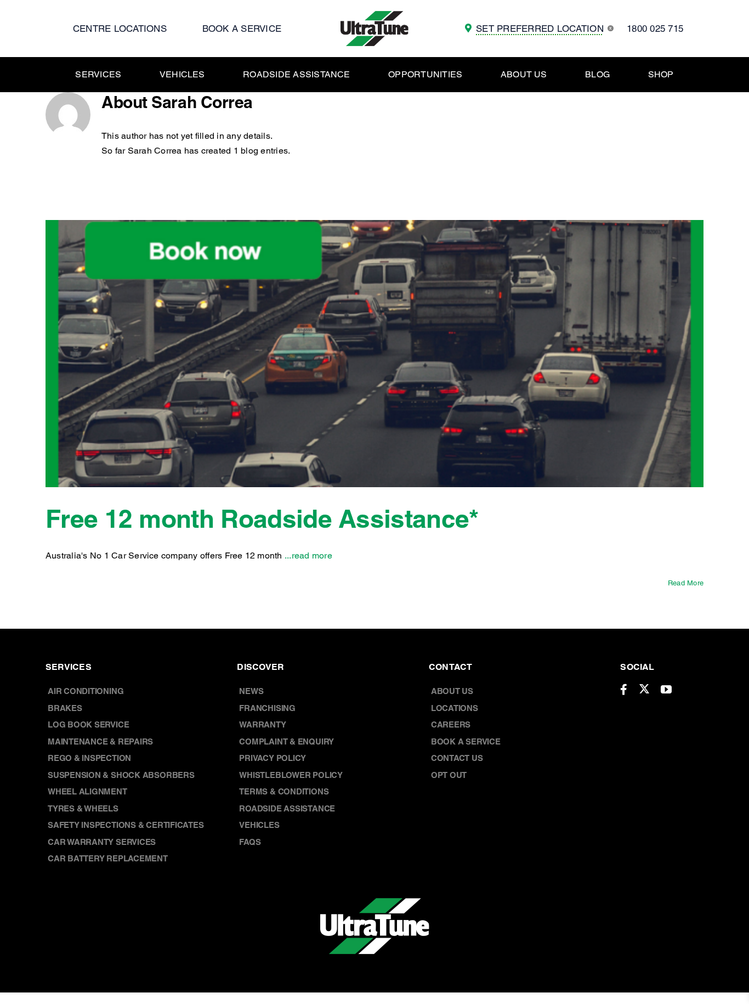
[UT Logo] (374, 15)
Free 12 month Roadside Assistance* (262, 518)
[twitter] (644, 688)
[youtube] (666, 689)
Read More (685, 583)
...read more (308, 555)
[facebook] (623, 689)
